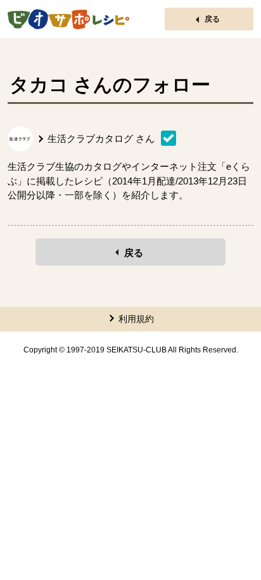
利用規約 (136, 319)
